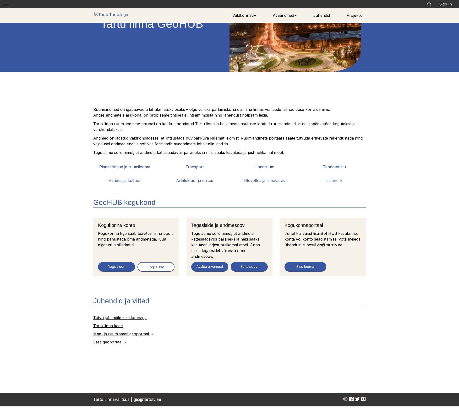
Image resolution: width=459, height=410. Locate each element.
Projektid (354, 15)
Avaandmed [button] (283, 15)
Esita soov (249, 266)
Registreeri (116, 266)
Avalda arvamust (210, 266)
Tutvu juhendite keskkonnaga (120, 317)
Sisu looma (305, 266)
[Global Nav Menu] (6, 4)
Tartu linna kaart (108, 325)
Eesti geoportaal (108, 342)
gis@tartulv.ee (147, 399)
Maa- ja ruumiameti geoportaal (121, 333)
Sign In (445, 4)
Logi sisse (156, 267)
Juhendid (321, 15)
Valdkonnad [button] (243, 15)
